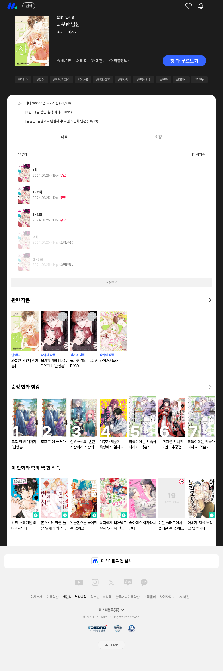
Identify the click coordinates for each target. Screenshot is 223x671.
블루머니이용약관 (128, 597)
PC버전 (184, 597)
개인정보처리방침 (74, 597)
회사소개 (36, 597)
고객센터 (150, 597)
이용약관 (52, 597)
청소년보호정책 (101, 597)
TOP (113, 645)
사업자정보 (167, 597)
